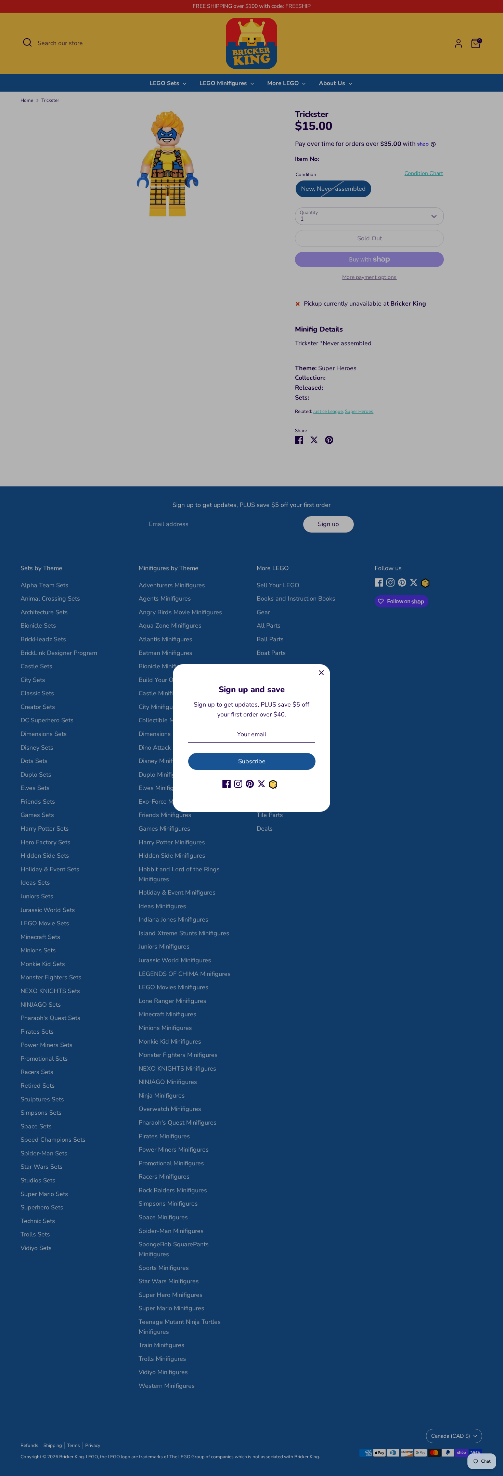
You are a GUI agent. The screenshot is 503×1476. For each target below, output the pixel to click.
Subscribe (252, 761)
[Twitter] (261, 784)
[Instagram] (238, 784)
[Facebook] (226, 784)
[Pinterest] (250, 784)
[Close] (321, 673)
